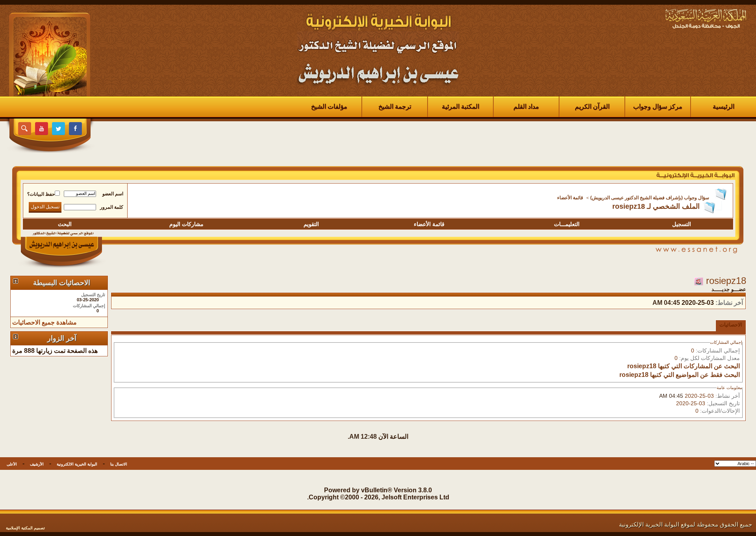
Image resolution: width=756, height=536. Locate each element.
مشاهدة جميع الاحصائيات (44, 322)
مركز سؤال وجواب (657, 106)
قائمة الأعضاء (570, 197)
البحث (65, 224)
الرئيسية (723, 106)
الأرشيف (37, 464)
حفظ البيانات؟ (41, 194)
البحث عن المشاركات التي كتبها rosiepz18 (683, 366)
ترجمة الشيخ (394, 106)
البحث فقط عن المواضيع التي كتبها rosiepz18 (679, 374)
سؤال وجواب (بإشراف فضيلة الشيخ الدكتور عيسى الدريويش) (649, 197)
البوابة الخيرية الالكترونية (77, 464)
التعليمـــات (567, 224)
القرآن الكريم (592, 106)
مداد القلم (526, 106)
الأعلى (12, 464)
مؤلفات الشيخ (329, 106)
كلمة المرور (111, 207)
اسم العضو (112, 194)
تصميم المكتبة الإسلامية (25, 528)
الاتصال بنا (118, 464)
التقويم (311, 224)
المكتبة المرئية (460, 106)
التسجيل (681, 224)
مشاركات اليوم (186, 224)
